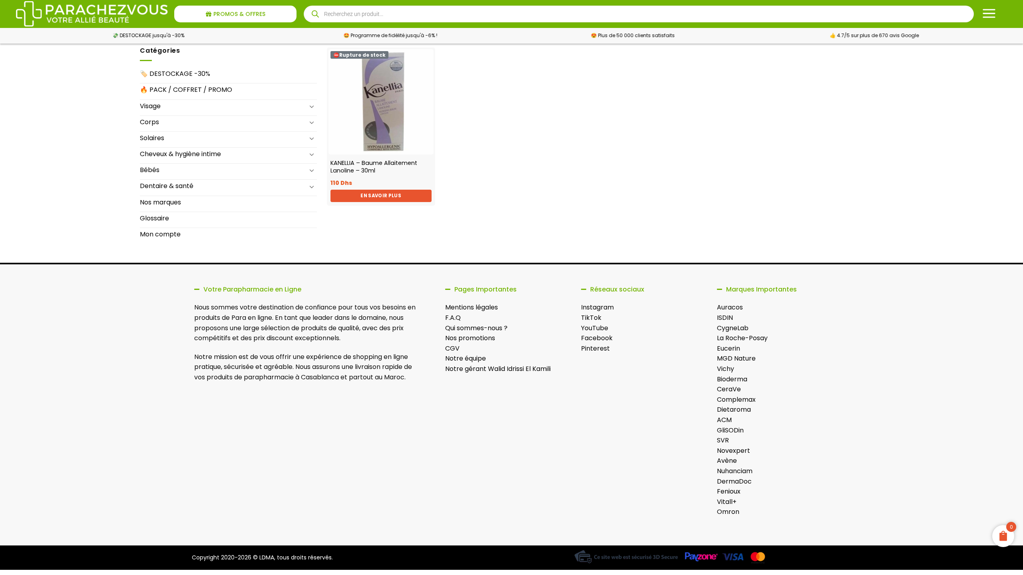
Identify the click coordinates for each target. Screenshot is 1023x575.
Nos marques (160, 202)
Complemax (736, 399)
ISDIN (725, 317)
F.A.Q (453, 317)
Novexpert (733, 450)
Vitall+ (726, 501)
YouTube (594, 328)
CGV (452, 348)
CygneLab (732, 328)
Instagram (597, 307)
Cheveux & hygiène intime (180, 154)
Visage (150, 106)
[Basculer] (312, 106)
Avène (727, 460)
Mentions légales (471, 307)
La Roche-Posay (742, 338)
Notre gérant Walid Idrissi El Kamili (498, 368)
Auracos (730, 307)
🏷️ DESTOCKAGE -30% (175, 73)
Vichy (725, 368)
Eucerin (728, 348)
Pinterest (595, 348)
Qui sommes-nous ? (476, 328)
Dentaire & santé (166, 185)
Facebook (597, 338)
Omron (728, 511)
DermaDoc (734, 481)
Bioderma (732, 379)
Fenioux (728, 491)
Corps (149, 122)
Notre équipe (465, 358)
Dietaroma (734, 409)
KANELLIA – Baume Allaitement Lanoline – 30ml (373, 166)
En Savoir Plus (380, 195)
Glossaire (154, 218)
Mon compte (160, 234)
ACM (724, 419)
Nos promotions (470, 338)
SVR (723, 440)
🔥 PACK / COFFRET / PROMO (186, 89)
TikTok (591, 317)
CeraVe (729, 389)
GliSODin (730, 430)
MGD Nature (736, 358)
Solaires (152, 138)
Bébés (149, 169)
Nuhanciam (734, 471)
